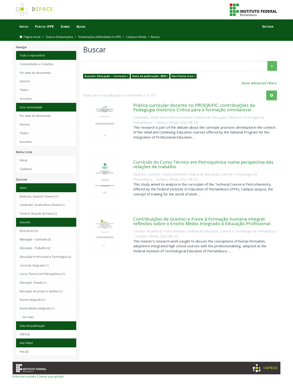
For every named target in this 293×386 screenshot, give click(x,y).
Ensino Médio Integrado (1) (37, 308)
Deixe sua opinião (51, 376)
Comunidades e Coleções (37, 64)
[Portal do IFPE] (253, 9)
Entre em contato (24, 376)
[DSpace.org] (265, 368)
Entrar (23, 160)
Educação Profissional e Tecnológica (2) (45, 256)
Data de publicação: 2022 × (150, 76)
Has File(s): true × (183, 76)
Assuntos (26, 98)
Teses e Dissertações (59, 37)
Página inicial (32, 37)
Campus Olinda (136, 37)
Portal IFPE (44, 26)
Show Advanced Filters (259, 83)
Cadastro (26, 169)
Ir (272, 66)
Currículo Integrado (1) (34, 265)
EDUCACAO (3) (29, 231)
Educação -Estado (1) (33, 282)
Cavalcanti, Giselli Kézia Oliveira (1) (42, 205)
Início (23, 26)
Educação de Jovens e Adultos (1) (41, 291)
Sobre (65, 26)
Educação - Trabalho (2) (35, 248)
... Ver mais (27, 317)
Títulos (24, 90)
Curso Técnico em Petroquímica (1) (42, 274)
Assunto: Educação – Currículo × (106, 76)
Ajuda (80, 26)
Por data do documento (35, 73)
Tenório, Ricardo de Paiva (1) (38, 213)
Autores (25, 81)
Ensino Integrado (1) (33, 299)
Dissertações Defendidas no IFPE (99, 37)
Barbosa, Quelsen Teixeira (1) (39, 196)
